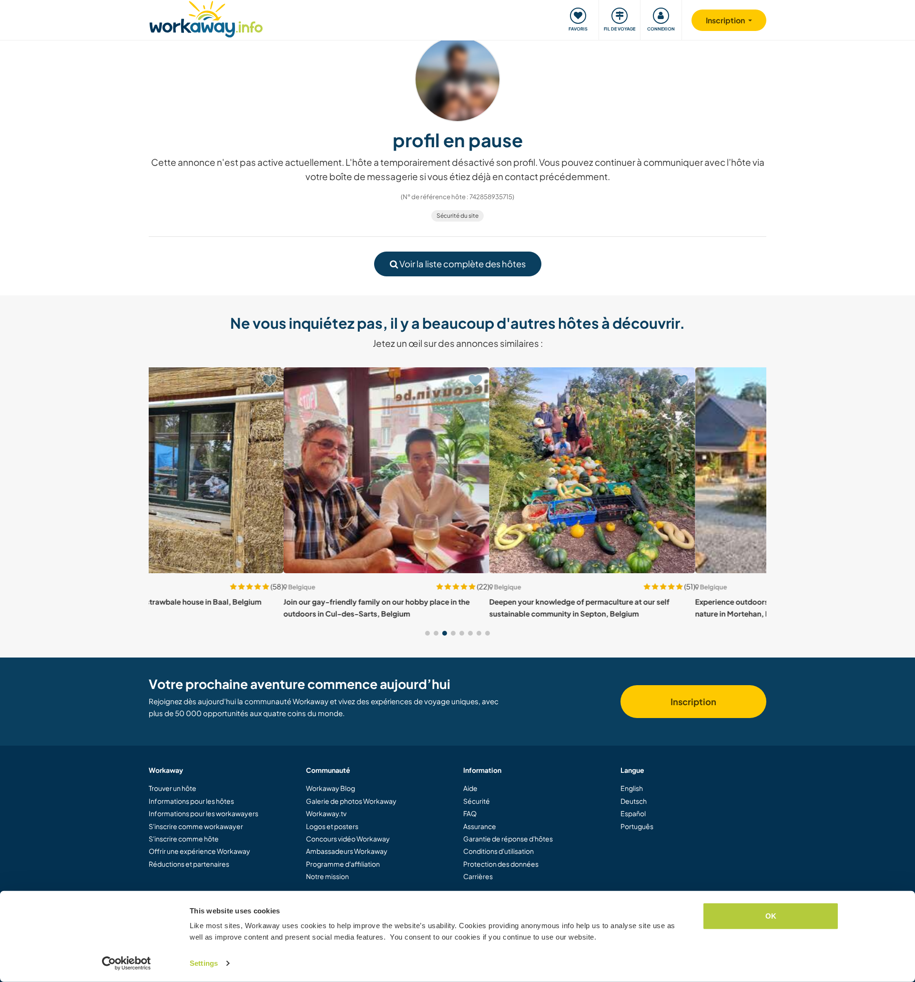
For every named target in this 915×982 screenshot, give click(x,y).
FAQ (470, 813)
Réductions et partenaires (189, 864)
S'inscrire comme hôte (184, 838)
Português (636, 826)
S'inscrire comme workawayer (196, 826)
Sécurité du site (457, 215)
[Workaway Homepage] (206, 17)
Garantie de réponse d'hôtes (508, 838)
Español (633, 813)
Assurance (479, 826)
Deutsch (633, 801)
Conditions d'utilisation (498, 851)
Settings (204, 963)
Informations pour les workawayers (203, 813)
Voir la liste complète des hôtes (462, 263)
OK (770, 916)
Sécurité (476, 801)
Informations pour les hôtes (191, 801)
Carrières (478, 876)
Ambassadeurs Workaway (346, 851)
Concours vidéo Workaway (348, 838)
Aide (470, 788)
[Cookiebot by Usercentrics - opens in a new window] (126, 963)
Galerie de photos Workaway (351, 801)
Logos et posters (332, 826)
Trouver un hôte (172, 788)
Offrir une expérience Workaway (199, 851)
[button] (427, 633)
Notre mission (327, 876)
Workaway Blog (330, 788)
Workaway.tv (326, 813)
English (631, 788)
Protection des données (501, 864)
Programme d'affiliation (343, 864)
